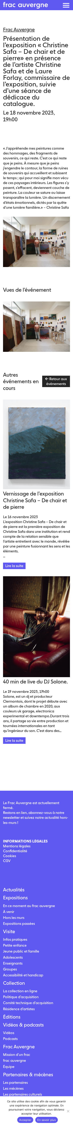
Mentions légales (16, 846)
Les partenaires (15, 1082)
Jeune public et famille (21, 951)
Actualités (14, 889)
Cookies (9, 856)
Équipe (8, 1066)
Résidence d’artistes (19, 1009)
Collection (14, 983)
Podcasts (10, 1039)
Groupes (10, 969)
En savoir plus (46, 1120)
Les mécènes (13, 1088)
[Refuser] (68, 1111)
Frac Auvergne (19, 1046)
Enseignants (13, 963)
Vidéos (8, 1033)
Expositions (15, 897)
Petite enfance (15, 945)
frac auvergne (14, 1060)
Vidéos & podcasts (23, 1024)
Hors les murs (13, 917)
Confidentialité (15, 851)
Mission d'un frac (16, 1054)
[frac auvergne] (25, 7)
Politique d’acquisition (21, 997)
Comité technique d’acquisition (28, 1003)
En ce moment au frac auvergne (29, 906)
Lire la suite (14, 566)
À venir (8, 912)
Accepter (25, 1120)
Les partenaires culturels (22, 1094)
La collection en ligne (20, 991)
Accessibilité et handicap (23, 975)
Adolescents (13, 957)
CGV (7, 861)
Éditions (11, 1017)
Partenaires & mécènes (28, 1074)
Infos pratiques (15, 939)
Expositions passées (19, 923)
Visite (9, 931)
